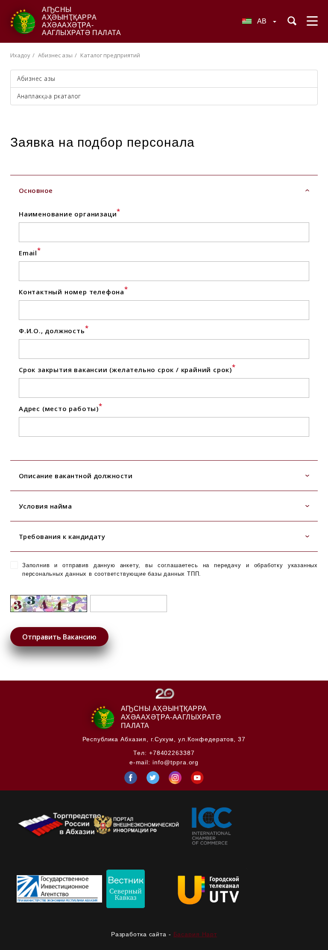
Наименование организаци (69, 214)
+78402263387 (172, 752)
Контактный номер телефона (73, 291)
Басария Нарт (195, 934)
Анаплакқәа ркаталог (49, 96)
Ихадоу (20, 55)
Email (30, 253)
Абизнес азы (55, 55)
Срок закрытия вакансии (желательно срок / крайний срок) (127, 369)
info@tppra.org (175, 762)
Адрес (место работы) (60, 408)
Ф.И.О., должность (53, 330)
